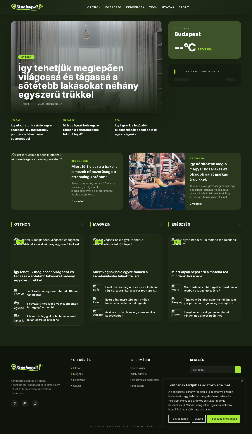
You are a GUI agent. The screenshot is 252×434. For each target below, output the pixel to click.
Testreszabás (179, 418)
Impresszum (137, 368)
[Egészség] (239, 224)
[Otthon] (82, 224)
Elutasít (199, 418)
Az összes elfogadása (223, 418)
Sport (184, 7)
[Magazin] (160, 224)
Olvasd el (77, 201)
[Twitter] (35, 403)
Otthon (94, 7)
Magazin (78, 373)
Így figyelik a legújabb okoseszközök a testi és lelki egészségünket (136, 130)
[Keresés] (237, 7)
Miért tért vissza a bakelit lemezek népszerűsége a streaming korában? (94, 171)
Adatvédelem (138, 373)
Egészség (113, 7)
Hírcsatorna (137, 385)
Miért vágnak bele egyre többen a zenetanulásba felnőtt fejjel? (81, 130)
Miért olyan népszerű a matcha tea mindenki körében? (199, 274)
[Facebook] (14, 403)
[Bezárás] (242, 381)
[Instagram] (25, 403)
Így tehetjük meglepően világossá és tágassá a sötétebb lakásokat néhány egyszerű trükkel (44, 276)
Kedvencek (135, 7)
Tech (153, 7)
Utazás (168, 7)
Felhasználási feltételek (144, 379)
